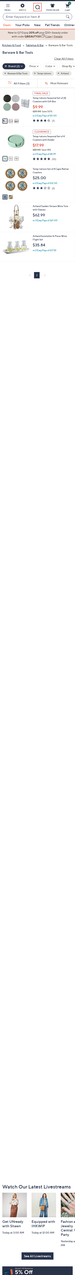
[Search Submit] (68, 16)
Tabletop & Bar (35, 45)
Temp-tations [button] (44, 73)
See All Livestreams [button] (37, 1256)
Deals (7, 25)
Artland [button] (64, 73)
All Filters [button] (21, 83)
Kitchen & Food (11, 45)
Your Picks (22, 25)
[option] (37, 35)
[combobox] (33, 17)
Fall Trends (52, 25)
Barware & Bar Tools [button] (17, 73)
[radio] (5, 121)
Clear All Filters (63, 58)
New (37, 25)
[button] (7, 8)
